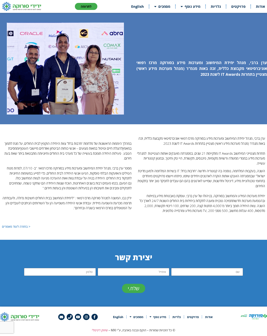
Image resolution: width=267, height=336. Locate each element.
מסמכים (164, 6)
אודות (260, 6)
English (137, 6)
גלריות (216, 6)
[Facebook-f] (94, 317)
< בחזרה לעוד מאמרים (16, 226)
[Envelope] (61, 317)
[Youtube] (78, 317)
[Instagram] (86, 317)
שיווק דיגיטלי (100, 330)
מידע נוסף (192, 6)
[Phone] (70, 317)
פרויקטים (238, 6)
